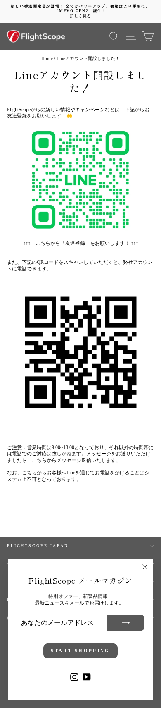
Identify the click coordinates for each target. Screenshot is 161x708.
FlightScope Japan (38, 545)
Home (47, 58)
